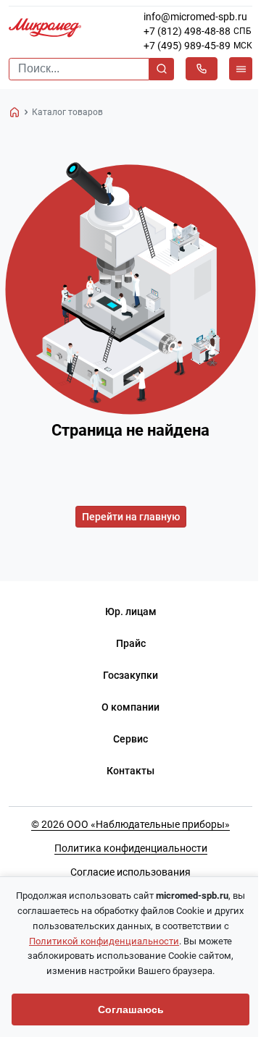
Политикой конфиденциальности (104, 941)
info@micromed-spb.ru (195, 16)
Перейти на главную (131, 516)
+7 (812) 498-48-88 (187, 31)
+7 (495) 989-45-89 (187, 45)
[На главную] (14, 112)
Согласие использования (130, 872)
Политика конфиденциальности (130, 848)
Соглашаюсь (131, 1009)
